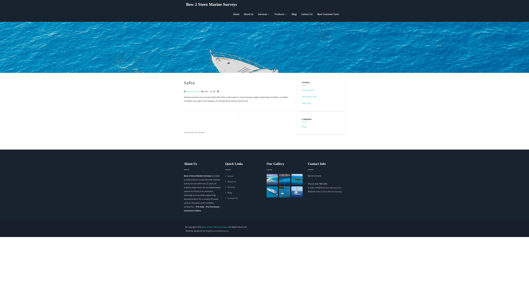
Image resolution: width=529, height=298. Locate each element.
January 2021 (308, 90)
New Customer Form (328, 14)
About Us (248, 14)
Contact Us (307, 14)
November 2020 (309, 96)
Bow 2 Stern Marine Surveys (211, 4)
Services (262, 14)
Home (236, 14)
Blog (294, 14)
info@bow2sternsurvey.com (328, 187)
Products (279, 14)
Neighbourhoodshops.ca (216, 230)
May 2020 (306, 103)
